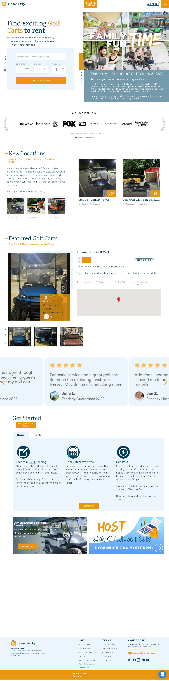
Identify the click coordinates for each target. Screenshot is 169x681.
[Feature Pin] (78, 282)
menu (165, 4)
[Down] (63, 71)
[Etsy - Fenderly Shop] (138, 659)
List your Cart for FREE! (26, 424)
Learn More (89, 505)
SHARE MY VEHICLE (91, 4)
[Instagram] (129, 659)
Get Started (27, 546)
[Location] (45, 298)
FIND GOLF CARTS (41, 80)
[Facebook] (134, 659)
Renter (38, 435)
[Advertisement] (88, 577)
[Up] (63, 68)
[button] (118, 299)
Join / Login (153, 3)
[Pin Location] (8, 217)
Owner (21, 435)
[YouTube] (147, 659)
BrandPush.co (89, 137)
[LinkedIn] (143, 659)
